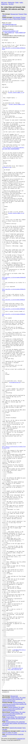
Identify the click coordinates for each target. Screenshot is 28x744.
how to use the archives (11, 734)
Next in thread (17, 19)
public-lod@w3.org (9, 32)
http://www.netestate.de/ (15, 669)
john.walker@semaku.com (9, 24)
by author (14, 732)
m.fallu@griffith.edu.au (19, 649)
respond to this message (15, 727)
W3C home (4, 2)
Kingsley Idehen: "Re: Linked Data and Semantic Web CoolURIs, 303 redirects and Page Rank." (13, 699)
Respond (21, 14)
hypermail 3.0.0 (21, 738)
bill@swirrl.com (7, 167)
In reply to (10, 19)
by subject (8, 732)
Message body (14, 14)
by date (22, 731)
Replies (23, 19)
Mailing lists (11, 2)
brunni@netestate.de (14, 382)
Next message (16, 17)
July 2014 (11, 4)
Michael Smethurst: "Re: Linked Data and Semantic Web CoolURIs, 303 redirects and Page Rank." (14, 704)
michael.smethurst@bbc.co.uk (10, 31)
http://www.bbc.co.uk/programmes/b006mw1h (13, 299)
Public (17, 2)
